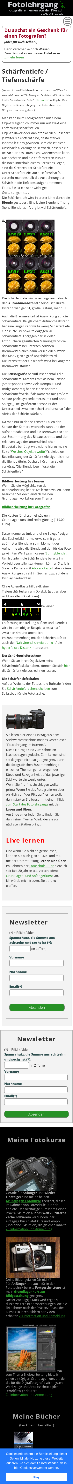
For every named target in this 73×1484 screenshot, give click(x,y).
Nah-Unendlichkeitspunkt (34, 642)
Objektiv (1, 37)
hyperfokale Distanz (16, 648)
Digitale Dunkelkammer (1, 64)
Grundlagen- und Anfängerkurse (30, 876)
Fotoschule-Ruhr (41, 866)
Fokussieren (41, 100)
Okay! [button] (36, 1477)
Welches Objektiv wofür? (29, 451)
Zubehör (1, 49)
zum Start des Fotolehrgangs (27, 804)
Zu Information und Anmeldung (29, 1229)
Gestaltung (1, 55)
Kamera (1, 31)
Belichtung (1, 43)
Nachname (18, 972)
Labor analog (1, 75)
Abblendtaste (42, 568)
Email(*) (15, 986)
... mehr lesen (14, 57)
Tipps (1, 84)
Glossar (1, 24)
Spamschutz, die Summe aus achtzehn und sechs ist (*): (32, 940)
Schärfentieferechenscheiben (28, 688)
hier (67, 666)
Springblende (55, 553)
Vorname (16, 957)
